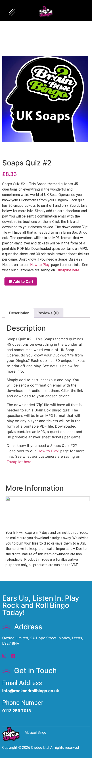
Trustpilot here (67, 270)
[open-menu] (12, 12)
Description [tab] (19, 313)
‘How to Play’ (39, 265)
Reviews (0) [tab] (48, 313)
